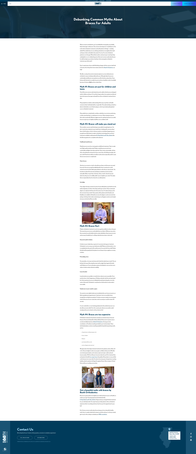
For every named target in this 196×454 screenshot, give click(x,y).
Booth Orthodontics (108, 67)
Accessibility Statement (42, 441)
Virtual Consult (177, 3)
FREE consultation (103, 414)
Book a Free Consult (189, 3)
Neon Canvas (48, 441)
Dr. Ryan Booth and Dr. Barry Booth (104, 135)
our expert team (93, 357)
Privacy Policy (31, 441)
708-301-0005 (102, 0)
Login (10, 3)
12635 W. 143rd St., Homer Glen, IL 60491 (92, 0)
